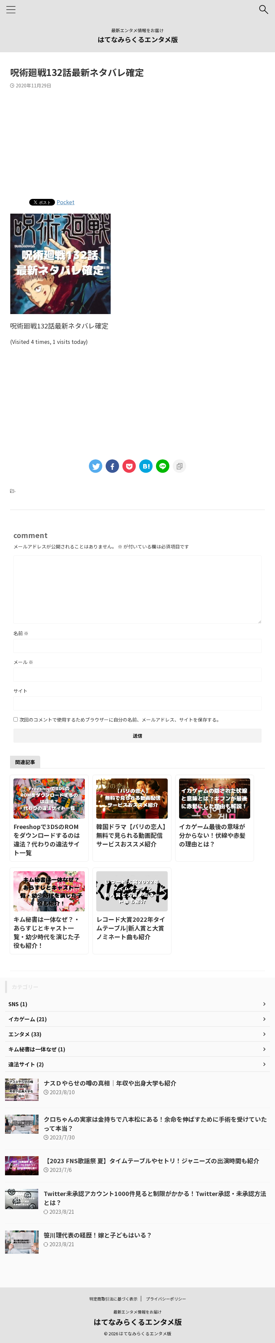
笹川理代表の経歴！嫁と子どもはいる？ (98, 1234)
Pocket (65, 202)
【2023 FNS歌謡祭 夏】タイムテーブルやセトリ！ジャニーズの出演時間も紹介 (151, 1160)
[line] (162, 466)
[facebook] (112, 466)
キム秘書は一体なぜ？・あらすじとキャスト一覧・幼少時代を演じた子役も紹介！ (46, 932)
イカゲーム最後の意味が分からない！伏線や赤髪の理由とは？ (212, 835)
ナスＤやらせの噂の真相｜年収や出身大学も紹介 (110, 1082)
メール (23, 662)
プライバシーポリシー (166, 1298)
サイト (20, 690)
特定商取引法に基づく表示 (113, 1298)
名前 (21, 633)
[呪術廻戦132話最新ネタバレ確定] (146, 466)
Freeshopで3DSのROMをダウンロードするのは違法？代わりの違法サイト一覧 (46, 839)
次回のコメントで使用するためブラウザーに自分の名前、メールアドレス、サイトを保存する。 (120, 719)
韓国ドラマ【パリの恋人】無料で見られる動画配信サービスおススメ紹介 (131, 835)
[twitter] (95, 466)
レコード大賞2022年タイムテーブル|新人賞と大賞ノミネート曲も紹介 (130, 928)
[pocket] (129, 466)
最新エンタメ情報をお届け (137, 1312)
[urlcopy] (179, 466)
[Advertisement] (137, 142)
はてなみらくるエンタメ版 (138, 39)
